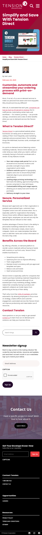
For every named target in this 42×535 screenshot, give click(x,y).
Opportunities (9, 495)
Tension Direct (19, 57)
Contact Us (6, 484)
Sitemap (5, 524)
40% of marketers (24, 294)
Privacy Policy (7, 518)
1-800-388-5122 (7, 481)
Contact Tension (10, 475)
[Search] (36, 332)
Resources (7, 512)
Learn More (21, 426)
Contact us (6, 318)
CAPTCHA (6, 369)
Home (4, 57)
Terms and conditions (10, 521)
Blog (10, 57)
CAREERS (5, 501)
